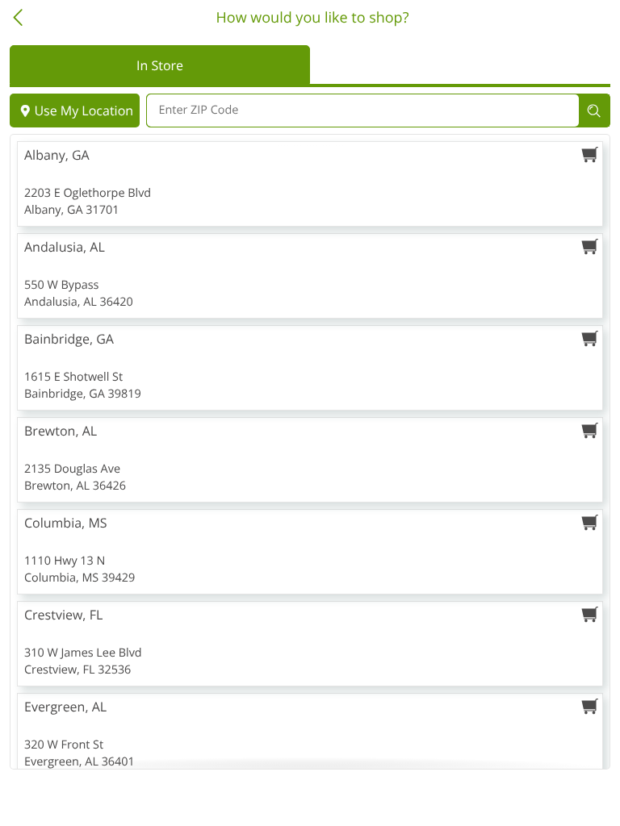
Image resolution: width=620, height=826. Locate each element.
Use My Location (83, 110)
